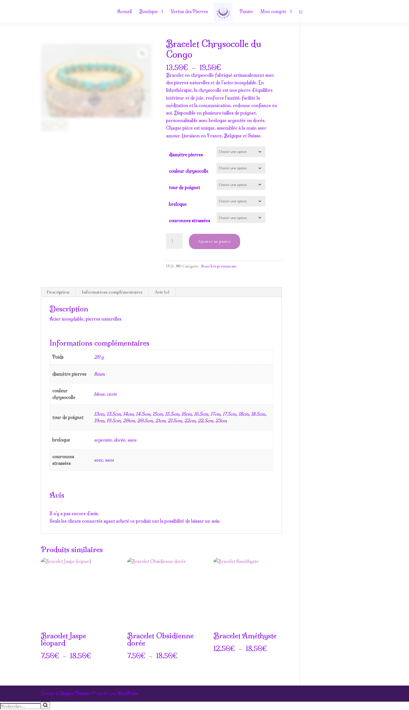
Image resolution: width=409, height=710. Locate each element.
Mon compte (273, 11)
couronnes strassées (189, 220)
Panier (246, 11)
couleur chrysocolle (188, 171)
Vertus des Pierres (189, 11)
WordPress (127, 693)
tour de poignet (184, 187)
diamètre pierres (186, 154)
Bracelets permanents (218, 266)
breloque (178, 204)
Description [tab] (58, 292)
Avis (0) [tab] (162, 292)
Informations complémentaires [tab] (112, 292)
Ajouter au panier (214, 241)
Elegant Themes (75, 693)
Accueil (124, 11)
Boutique (148, 11)
